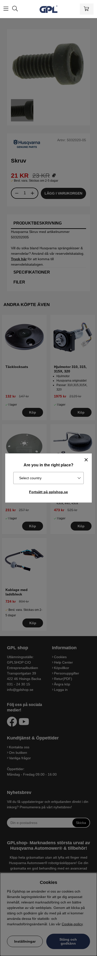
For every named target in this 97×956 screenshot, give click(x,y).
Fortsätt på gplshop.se (48, 492)
